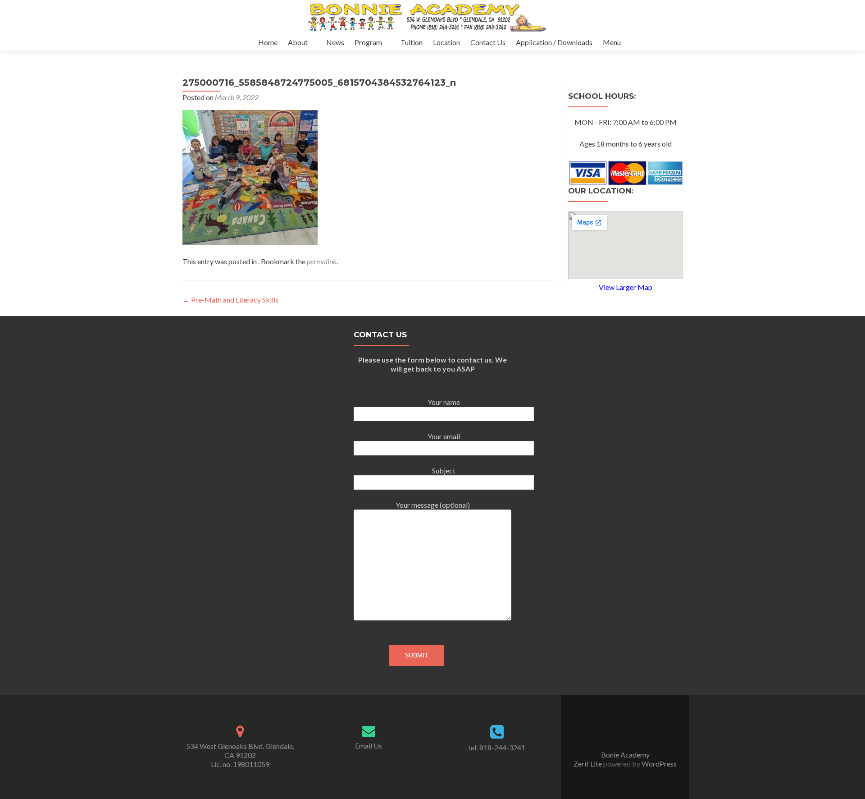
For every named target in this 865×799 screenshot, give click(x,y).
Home (268, 42)
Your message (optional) (433, 505)
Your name (444, 402)
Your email (444, 436)
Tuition (412, 42)
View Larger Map (625, 287)
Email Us (368, 745)
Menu (612, 42)
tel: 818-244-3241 (496, 747)
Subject (443, 470)
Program (368, 42)
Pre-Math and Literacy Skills (230, 299)
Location (446, 42)
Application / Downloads (554, 42)
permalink (322, 261)
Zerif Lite (588, 763)
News (335, 42)
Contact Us (487, 42)
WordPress (658, 763)
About (298, 42)
